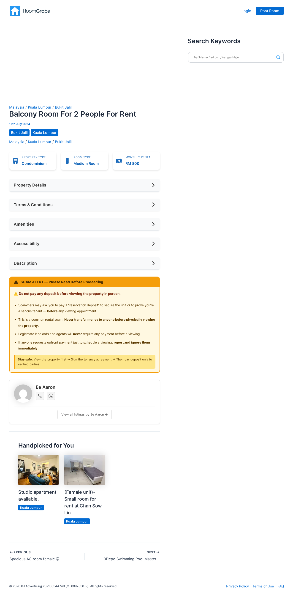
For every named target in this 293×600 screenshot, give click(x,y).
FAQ (280, 586)
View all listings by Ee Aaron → (84, 414)
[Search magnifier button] (278, 57)
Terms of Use (263, 586)
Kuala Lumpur (39, 107)
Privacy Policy (237, 586)
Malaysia (16, 107)
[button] (270, 11)
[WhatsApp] (51, 396)
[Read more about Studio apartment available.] (38, 469)
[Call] (40, 396)
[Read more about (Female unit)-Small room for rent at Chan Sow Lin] (84, 469)
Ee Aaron (45, 387)
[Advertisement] (84, 71)
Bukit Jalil (63, 107)
